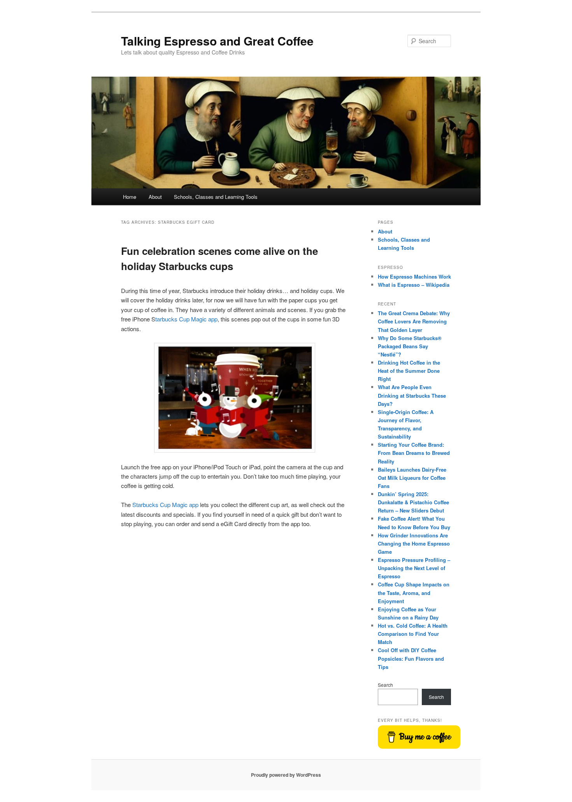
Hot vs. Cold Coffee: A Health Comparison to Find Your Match (412, 634)
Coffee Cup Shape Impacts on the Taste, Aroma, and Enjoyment (413, 592)
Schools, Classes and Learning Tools (216, 196)
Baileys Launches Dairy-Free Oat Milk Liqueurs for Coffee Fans (412, 478)
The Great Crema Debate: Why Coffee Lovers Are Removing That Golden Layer (414, 321)
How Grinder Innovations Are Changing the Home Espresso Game (414, 543)
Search (385, 684)
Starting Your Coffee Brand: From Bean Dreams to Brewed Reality (414, 453)
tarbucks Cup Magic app (186, 319)
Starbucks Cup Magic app (165, 504)
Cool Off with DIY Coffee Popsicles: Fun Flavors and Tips (411, 658)
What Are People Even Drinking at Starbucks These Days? (412, 395)
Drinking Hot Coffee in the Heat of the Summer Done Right (409, 371)
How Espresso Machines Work (414, 276)
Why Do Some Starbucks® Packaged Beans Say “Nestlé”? (410, 346)
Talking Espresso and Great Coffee (217, 40)
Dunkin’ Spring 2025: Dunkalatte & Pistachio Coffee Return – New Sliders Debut (413, 502)
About (155, 196)
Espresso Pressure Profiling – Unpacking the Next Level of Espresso (414, 568)
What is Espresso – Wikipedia (413, 284)
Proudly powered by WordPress (286, 774)
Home (129, 196)
